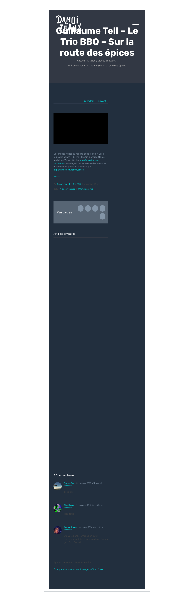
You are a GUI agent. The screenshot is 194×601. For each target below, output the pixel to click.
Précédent (88, 100)
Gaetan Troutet (70, 527)
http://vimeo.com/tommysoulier (69, 169)
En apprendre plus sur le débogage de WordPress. (79, 569)
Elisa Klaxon (69, 505)
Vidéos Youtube (67, 189)
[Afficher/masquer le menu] (135, 24)
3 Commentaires (85, 189)
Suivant (101, 100)
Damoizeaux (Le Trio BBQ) (69, 184)
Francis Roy (69, 483)
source (57, 176)
